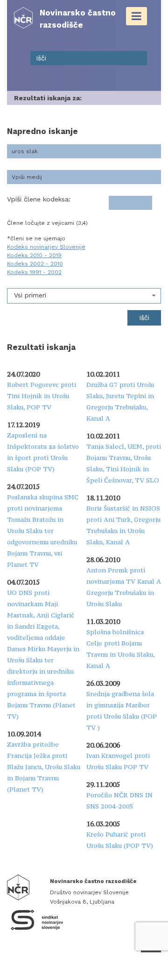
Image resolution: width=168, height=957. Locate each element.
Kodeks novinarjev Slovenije (46, 247)
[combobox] (84, 296)
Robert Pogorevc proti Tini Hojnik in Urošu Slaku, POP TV (41, 395)
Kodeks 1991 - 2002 (34, 272)
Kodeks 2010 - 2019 (34, 255)
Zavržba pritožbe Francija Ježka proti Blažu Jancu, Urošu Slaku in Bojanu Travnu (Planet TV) (43, 767)
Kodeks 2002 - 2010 (35, 263)
